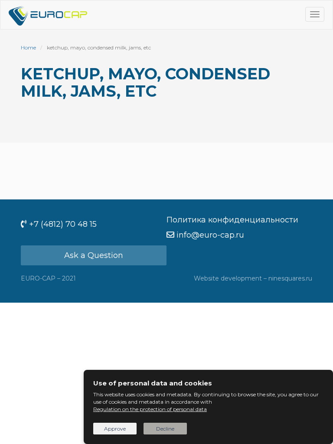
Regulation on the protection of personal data (150, 409)
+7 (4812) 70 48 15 (63, 224)
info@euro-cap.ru (210, 235)
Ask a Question (93, 255)
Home (28, 47)
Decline (165, 428)
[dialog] (208, 407)
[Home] (48, 15)
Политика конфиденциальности (232, 220)
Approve (115, 428)
